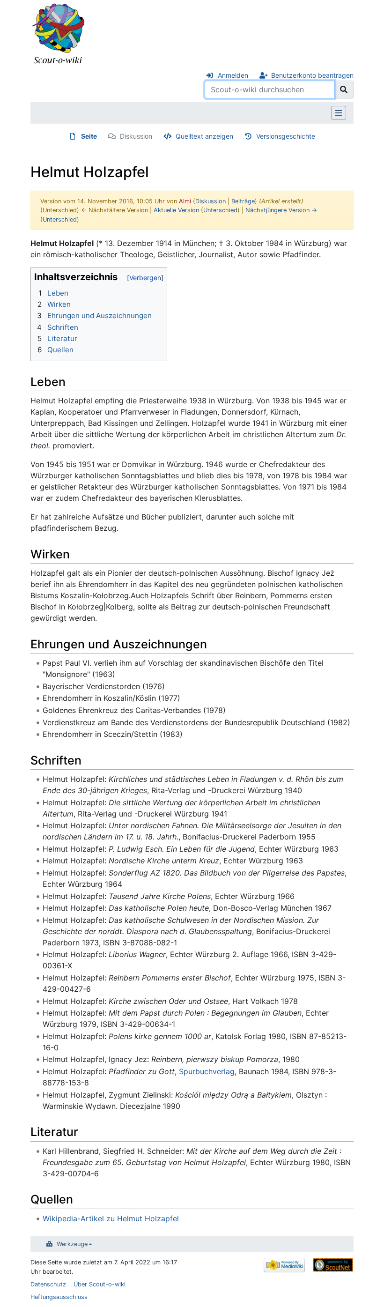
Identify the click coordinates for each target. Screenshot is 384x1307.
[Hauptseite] (58, 34)
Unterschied (220, 210)
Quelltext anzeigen (204, 136)
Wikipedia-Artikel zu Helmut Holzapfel (111, 1218)
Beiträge (243, 201)
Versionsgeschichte (285, 136)
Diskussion (136, 136)
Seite (89, 136)
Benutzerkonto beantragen (312, 75)
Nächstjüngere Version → (281, 210)
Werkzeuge (72, 1244)
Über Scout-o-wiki (100, 1284)
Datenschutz (48, 1284)
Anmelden (233, 75)
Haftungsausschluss (59, 1296)
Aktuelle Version (176, 210)
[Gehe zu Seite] (344, 89)
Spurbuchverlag (207, 1071)
